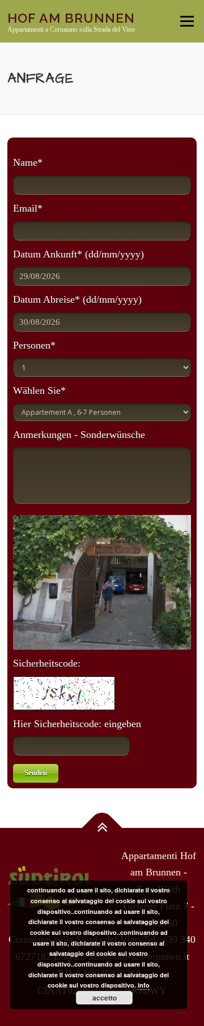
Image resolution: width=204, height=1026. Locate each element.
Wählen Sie (39, 390)
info (144, 985)
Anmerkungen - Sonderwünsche (79, 434)
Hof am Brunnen (71, 17)
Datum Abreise (77, 299)
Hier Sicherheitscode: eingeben (77, 723)
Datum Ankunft (78, 254)
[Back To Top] (102, 828)
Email (27, 208)
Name (27, 162)
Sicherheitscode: (46, 663)
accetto (104, 998)
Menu (187, 21)
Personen (34, 345)
